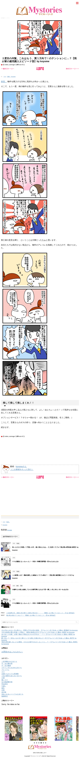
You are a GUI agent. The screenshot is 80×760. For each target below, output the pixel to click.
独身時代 (4, 696)
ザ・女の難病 (6, 665)
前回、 (4, 81)
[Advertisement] (40, 451)
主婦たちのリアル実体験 (10, 674)
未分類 (3, 692)
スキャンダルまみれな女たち (11, 667)
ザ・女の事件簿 (6, 663)
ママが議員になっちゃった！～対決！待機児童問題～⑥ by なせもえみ (35, 561)
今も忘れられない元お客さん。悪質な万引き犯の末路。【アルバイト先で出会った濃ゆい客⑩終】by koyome (39, 630)
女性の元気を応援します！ (40, 752)
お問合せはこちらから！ (12, 652)
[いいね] (2, 65)
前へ (3, 728)
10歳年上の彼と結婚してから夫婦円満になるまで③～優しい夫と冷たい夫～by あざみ (41, 589)
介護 (3, 678)
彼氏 (3, 688)
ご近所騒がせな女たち (9, 661)
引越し (9, 76)
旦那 (3, 690)
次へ (76, 728)
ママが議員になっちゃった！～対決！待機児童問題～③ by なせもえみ (35, 603)
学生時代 (4, 684)
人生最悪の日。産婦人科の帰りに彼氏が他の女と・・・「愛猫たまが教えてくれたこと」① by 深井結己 (40, 613)
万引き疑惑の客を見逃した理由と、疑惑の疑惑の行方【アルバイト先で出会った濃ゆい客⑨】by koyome (38, 632)
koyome (13, 76)
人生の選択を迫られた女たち (11, 676)
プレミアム (5, 670)
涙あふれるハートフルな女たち (12, 694)
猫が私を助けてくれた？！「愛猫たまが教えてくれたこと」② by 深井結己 (31, 615)
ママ (5, 76)
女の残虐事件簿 (6, 682)
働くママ (4, 680)
